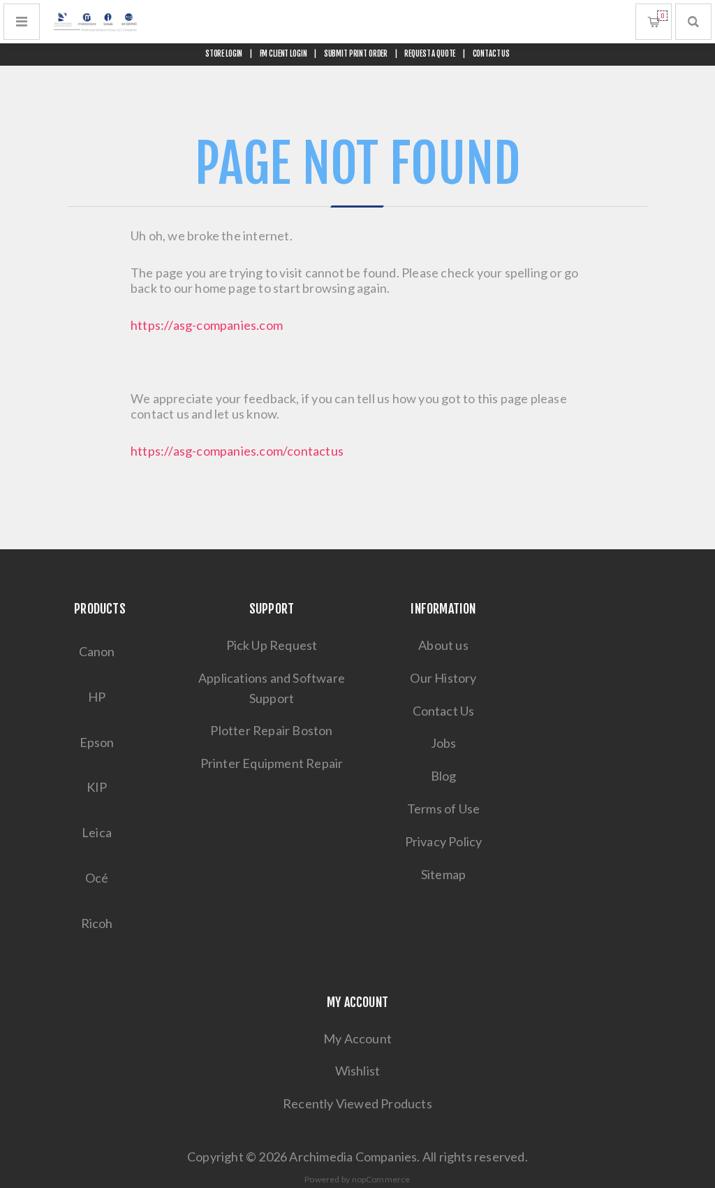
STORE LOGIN (224, 54)
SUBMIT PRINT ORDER (356, 54)
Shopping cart (662, 16)
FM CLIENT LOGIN (283, 54)
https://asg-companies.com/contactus (237, 450)
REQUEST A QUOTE (429, 54)
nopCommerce (381, 1179)
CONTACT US (491, 54)
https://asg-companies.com (207, 325)
